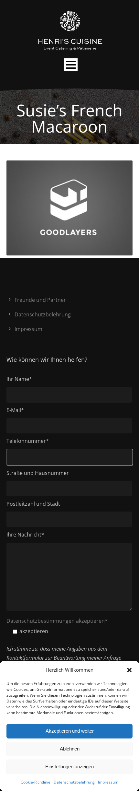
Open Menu (71, 64)
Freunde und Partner (40, 299)
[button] (129, 670)
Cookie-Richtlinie (35, 782)
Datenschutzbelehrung (74, 782)
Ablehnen (70, 748)
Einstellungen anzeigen (69, 766)
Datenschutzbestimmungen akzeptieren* (57, 620)
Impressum (108, 782)
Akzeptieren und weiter (70, 731)
